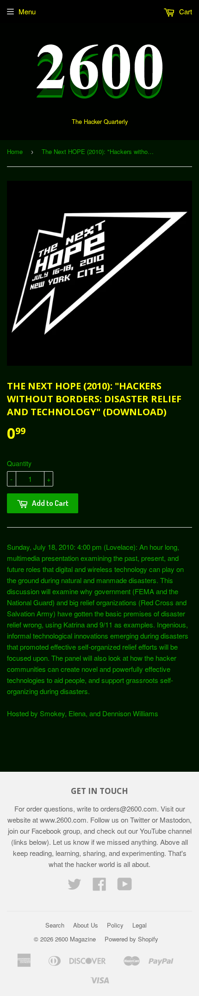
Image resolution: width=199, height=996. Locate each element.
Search (54, 925)
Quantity (19, 463)
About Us (85, 925)
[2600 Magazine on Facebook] (99, 886)
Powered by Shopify (131, 939)
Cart (184, 11)
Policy (115, 925)
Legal (139, 925)
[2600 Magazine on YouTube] (125, 886)
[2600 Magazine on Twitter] (74, 886)
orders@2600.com (128, 808)
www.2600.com (63, 819)
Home (15, 151)
